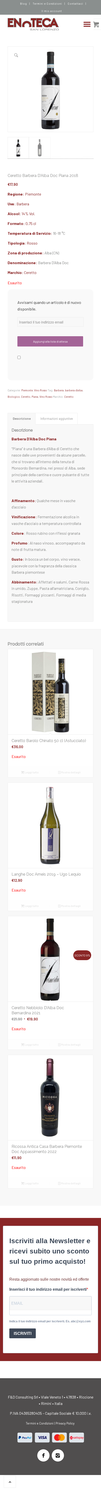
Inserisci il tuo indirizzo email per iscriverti (48, 1289)
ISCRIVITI (22, 1333)
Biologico (14, 396)
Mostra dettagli (71, 772)
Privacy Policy (65, 1423)
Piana (35, 396)
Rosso (32, 243)
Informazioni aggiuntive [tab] (56, 419)
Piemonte (33, 194)
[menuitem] (24, 3)
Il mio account (51, 10)
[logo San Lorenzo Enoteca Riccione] (42, 24)
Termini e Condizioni (47, 3)
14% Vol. (28, 213)
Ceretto (30, 272)
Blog (23, 3)
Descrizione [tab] (22, 419)
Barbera (22, 203)
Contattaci (75, 3)
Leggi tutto (31, 772)
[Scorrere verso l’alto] (10, 1481)
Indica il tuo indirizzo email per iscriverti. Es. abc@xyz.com (50, 1321)
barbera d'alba (74, 390)
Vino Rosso (40, 390)
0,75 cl (30, 223)
